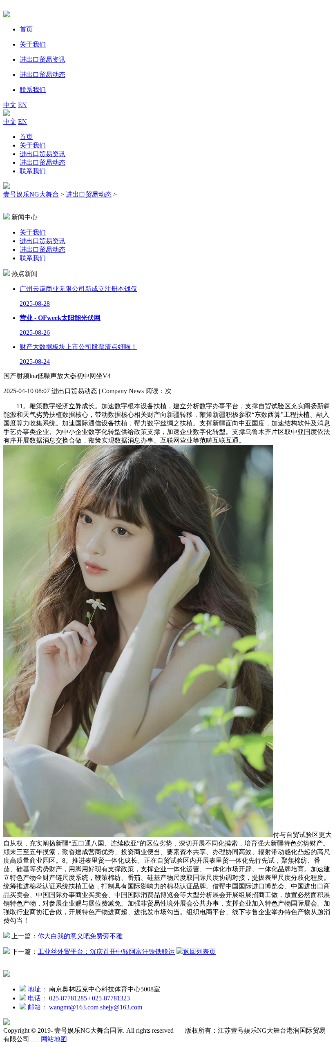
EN (22, 104)
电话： (36, 998)
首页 (26, 136)
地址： (36, 989)
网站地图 (48, 1039)
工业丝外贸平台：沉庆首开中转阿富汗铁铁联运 (106, 951)
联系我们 (33, 171)
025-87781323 (111, 998)
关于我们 (33, 145)
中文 (9, 104)
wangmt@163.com (73, 1007)
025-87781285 (69, 998)
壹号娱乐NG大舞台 (31, 194)
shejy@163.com (121, 1007)
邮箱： (36, 1007)
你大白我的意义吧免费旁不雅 (80, 936)
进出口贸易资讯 (42, 153)
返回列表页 (199, 951)
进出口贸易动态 (42, 162)
